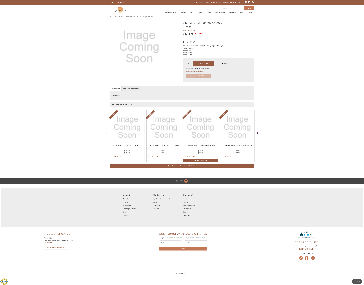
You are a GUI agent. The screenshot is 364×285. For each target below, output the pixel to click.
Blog (250, 12)
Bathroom (186, 202)
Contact (125, 202)
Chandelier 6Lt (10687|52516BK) (164, 145)
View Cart (156, 209)
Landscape (186, 215)
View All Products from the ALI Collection (182, 166)
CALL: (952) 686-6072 (118, 2)
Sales (209, 12)
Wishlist (155, 202)
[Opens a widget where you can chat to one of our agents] (357, 281)
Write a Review (188, 48)
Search (249, 8)
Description (116, 89)
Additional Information (131, 89)
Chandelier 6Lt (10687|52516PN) (200, 145)
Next (258, 133)
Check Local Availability (199, 75)
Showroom (232, 12)
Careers (125, 215)
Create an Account (215, 2)
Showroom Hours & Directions (55, 247)
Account (225, 2)
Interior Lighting (169, 12)
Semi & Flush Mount (189, 205)
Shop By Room (220, 12)
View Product (191, 156)
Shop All (242, 12)
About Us (126, 199)
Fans (191, 12)
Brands (200, 12)
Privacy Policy (128, 205)
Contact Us (233, 2)
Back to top (180, 181)
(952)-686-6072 (48, 242)
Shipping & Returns (129, 209)
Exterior (182, 12)
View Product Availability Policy (195, 71)
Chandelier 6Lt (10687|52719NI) (237, 145)
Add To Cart (117, 156)
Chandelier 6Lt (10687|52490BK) (127, 145)
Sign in (206, 2)
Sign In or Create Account (161, 199)
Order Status (157, 205)
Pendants (186, 199)
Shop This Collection (189, 30)
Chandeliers (187, 209)
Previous (106, 133)
